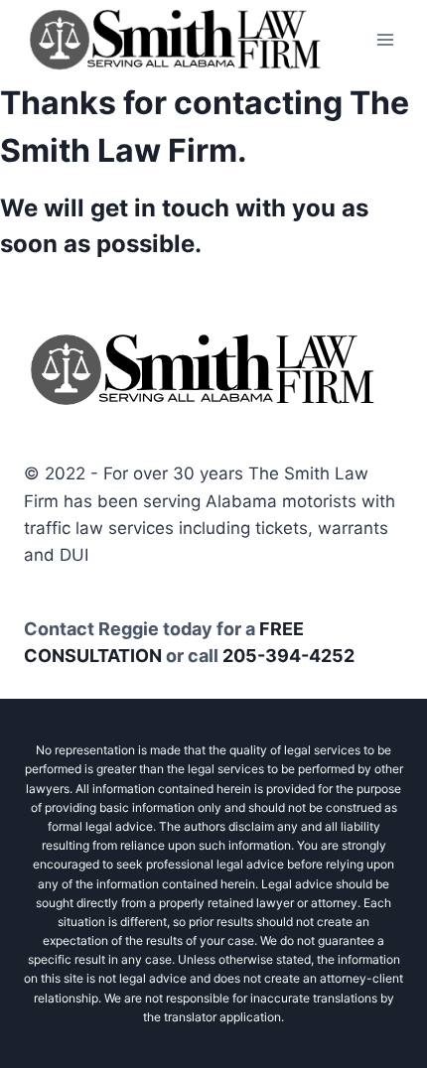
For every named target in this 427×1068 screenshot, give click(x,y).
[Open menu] (384, 39)
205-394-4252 (288, 655)
